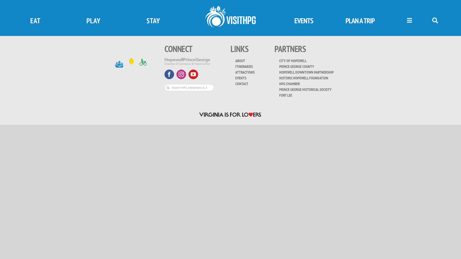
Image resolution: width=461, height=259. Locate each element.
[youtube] (193, 74)
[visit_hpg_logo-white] (230, 8)
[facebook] (169, 74)
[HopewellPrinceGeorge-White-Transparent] (187, 60)
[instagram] (181, 74)
